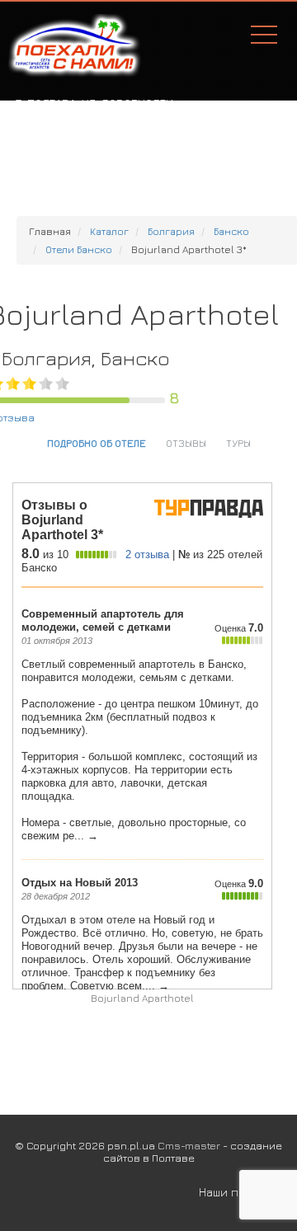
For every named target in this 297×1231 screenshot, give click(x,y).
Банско (231, 231)
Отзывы (186, 442)
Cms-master (189, 1145)
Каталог (109, 231)
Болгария (171, 231)
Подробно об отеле (96, 442)
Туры (238, 442)
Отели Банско (78, 249)
